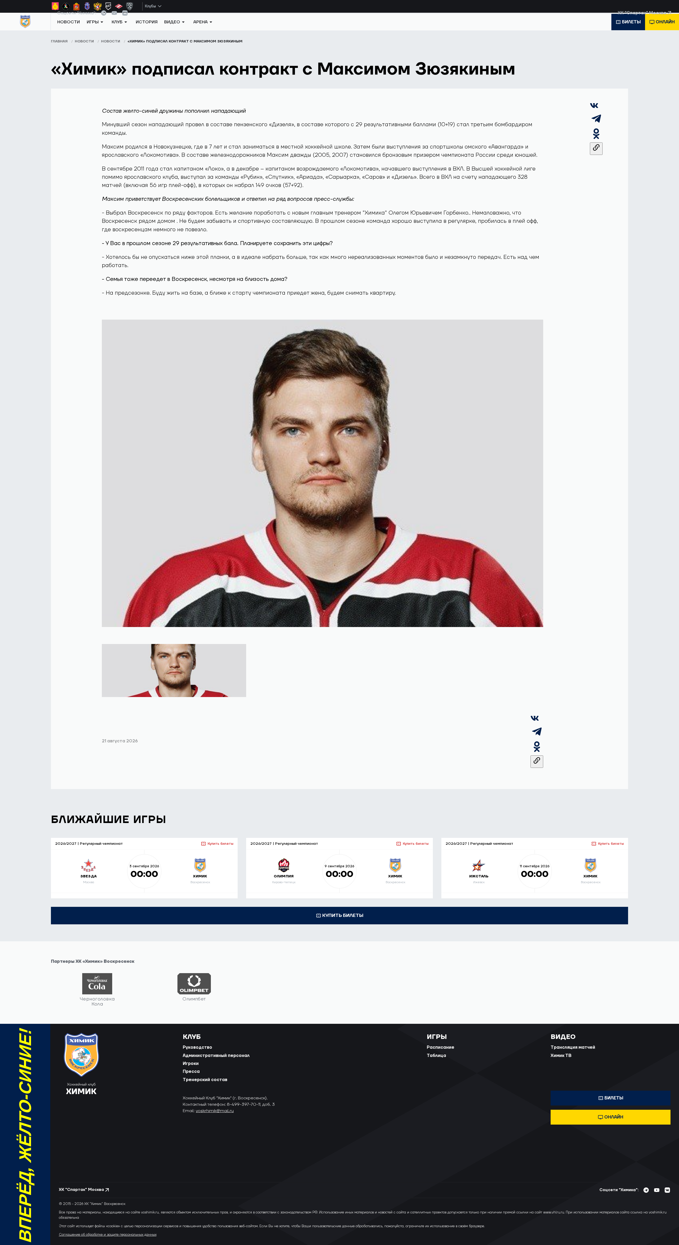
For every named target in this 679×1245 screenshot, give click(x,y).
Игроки (191, 1069)
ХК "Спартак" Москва (642, 18)
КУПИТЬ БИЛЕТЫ (342, 921)
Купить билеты (220, 849)
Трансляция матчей (573, 1053)
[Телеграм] (596, 128)
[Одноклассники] (596, 143)
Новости (68, 30)
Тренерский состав (205, 1085)
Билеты (631, 30)
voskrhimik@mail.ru (215, 1116)
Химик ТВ (561, 1061)
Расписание (440, 1053)
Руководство (197, 1053)
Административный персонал (216, 1061)
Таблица (436, 1061)
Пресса (191, 1077)
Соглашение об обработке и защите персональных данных (107, 1240)
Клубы (150, 6)
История (147, 30)
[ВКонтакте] (594, 113)
